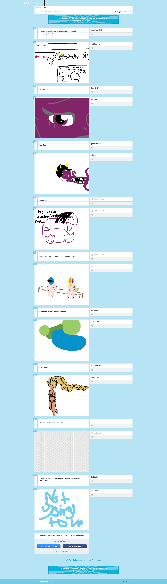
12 (35, 319)
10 (35, 264)
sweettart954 (96, 365)
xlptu (93, 155)
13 (35, 363)
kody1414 (95, 88)
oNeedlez (95, 321)
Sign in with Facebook (76, 546)
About (54, 3)
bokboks (94, 477)
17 (35, 475)
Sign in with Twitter (50, 546)
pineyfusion (96, 143)
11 (35, 308)
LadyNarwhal (96, 30)
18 (35, 488)
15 (35, 419)
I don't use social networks (62, 551)
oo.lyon (94, 99)
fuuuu (93, 421)
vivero (93, 266)
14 (35, 375)
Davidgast (95, 491)
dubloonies (95, 44)
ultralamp (95, 310)
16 (35, 430)
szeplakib (95, 377)
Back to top (125, 581)
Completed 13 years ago (53, 12)
